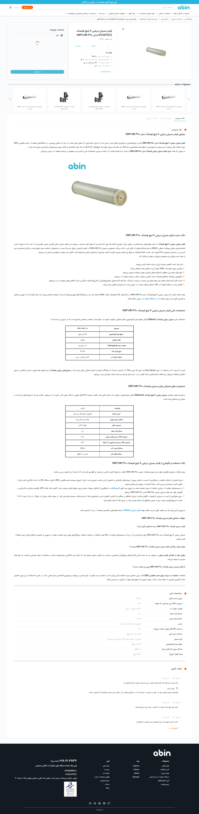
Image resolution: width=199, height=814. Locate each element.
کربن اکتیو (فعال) (163, 780)
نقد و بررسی (180, 118)
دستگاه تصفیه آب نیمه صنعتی (159, 777)
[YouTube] (90, 803)
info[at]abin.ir (71, 770)
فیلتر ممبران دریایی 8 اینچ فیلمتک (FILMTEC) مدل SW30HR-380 (116, 19)
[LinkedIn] (99, 803)
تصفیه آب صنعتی (176, 19)
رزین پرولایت (165, 784)
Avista (136, 773)
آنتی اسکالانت (164, 769)
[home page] (182, 7)
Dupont (136, 766)
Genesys (135, 777)
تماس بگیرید (37, 72)
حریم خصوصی (104, 780)
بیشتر (37, 41)
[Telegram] (95, 803)
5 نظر (94, 46)
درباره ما (106, 769)
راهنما (107, 788)
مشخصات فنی (166, 118)
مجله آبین (106, 766)
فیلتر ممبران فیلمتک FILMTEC (148, 19)
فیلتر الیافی (165, 766)
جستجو (26, 7)
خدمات (107, 784)
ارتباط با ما (16, 7)
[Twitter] (109, 803)
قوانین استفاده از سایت (101, 777)
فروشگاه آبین (188, 19)
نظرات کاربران (152, 118)
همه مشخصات (106, 71)
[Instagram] (104, 803)
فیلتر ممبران (164, 19)
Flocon (136, 769)
